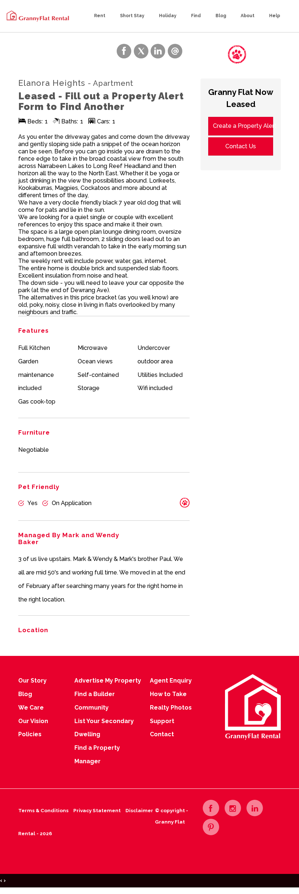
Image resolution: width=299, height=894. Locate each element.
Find (196, 15)
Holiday (167, 15)
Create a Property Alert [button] (243, 125)
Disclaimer (139, 810)
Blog (220, 15)
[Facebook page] (211, 808)
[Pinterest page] (211, 827)
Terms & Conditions (43, 810)
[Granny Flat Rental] (37, 15)
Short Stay (132, 15)
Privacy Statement (97, 810)
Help (274, 15)
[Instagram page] (233, 808)
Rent (99, 15)
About (248, 15)
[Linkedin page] (254, 808)
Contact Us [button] (240, 146)
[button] (205, 53)
